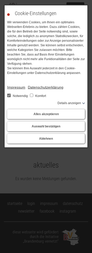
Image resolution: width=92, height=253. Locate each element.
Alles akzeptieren (46, 114)
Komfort (40, 96)
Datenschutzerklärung (45, 87)
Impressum (16, 87)
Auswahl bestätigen (46, 126)
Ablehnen (46, 138)
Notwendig (20, 96)
